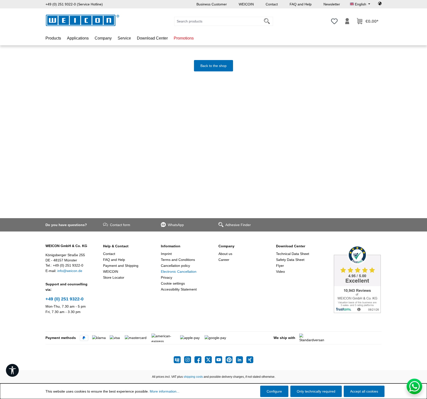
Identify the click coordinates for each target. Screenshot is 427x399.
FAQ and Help (301, 4)
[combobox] (217, 21)
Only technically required (316, 391)
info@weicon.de (69, 271)
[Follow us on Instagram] (189, 359)
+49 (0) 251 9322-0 (64, 298)
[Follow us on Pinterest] (231, 359)
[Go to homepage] (82, 20)
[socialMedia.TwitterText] (210, 359)
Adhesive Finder (238, 225)
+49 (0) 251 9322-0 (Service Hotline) (74, 4)
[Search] (267, 21)
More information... (164, 391)
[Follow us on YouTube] (220, 359)
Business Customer (211, 4)
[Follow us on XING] (249, 359)
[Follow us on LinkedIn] (241, 359)
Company (226, 246)
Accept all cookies (364, 391)
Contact (272, 4)
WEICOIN (246, 4)
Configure (274, 391)
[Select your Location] (380, 4)
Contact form (120, 225)
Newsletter (331, 4)
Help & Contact (115, 246)
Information (170, 246)
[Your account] (347, 21)
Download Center (290, 246)
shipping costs (193, 376)
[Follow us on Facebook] (199, 359)
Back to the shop (213, 66)
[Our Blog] (179, 359)
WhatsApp (176, 225)
